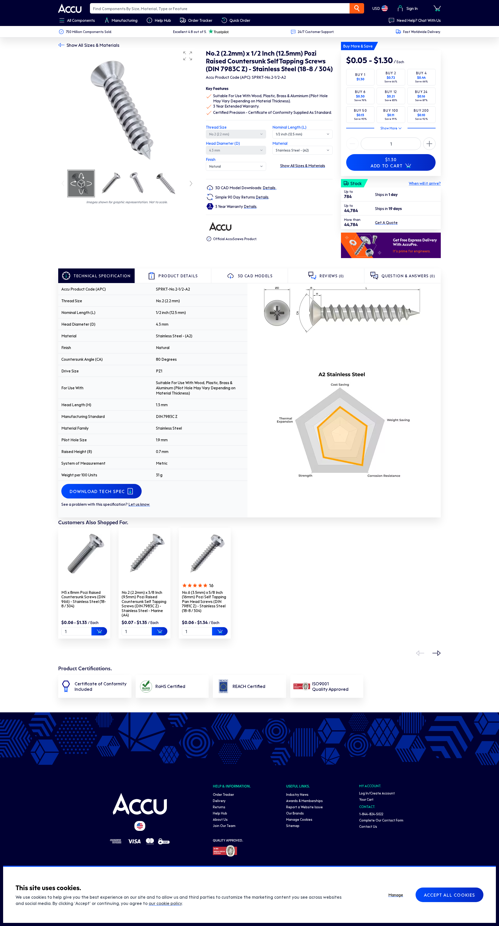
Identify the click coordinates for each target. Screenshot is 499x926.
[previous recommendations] (420, 653)
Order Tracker (223, 794)
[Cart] (437, 8)
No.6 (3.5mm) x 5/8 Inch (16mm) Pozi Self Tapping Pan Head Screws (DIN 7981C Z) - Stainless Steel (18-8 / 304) (204, 601)
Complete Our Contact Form (381, 820)
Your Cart (366, 799)
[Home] (140, 804)
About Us (220, 819)
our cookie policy (165, 903)
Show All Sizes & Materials (93, 45)
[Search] (357, 8)
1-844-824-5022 (371, 814)
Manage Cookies (299, 819)
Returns (219, 807)
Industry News (297, 794)
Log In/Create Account (377, 793)
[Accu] (70, 8)
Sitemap (292, 826)
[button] (187, 56)
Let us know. (139, 504)
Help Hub (220, 813)
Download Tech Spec (97, 491)
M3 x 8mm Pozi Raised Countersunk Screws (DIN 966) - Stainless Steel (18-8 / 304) (83, 599)
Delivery (219, 801)
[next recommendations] (436, 653)
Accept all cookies (449, 894)
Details (269, 187)
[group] (126, 108)
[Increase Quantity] (352, 143)
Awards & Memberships (304, 801)
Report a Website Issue (304, 807)
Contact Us (368, 826)
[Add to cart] (99, 631)
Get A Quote (386, 222)
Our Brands (295, 813)
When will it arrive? (425, 183)
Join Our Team (224, 826)
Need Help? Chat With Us (419, 20)
